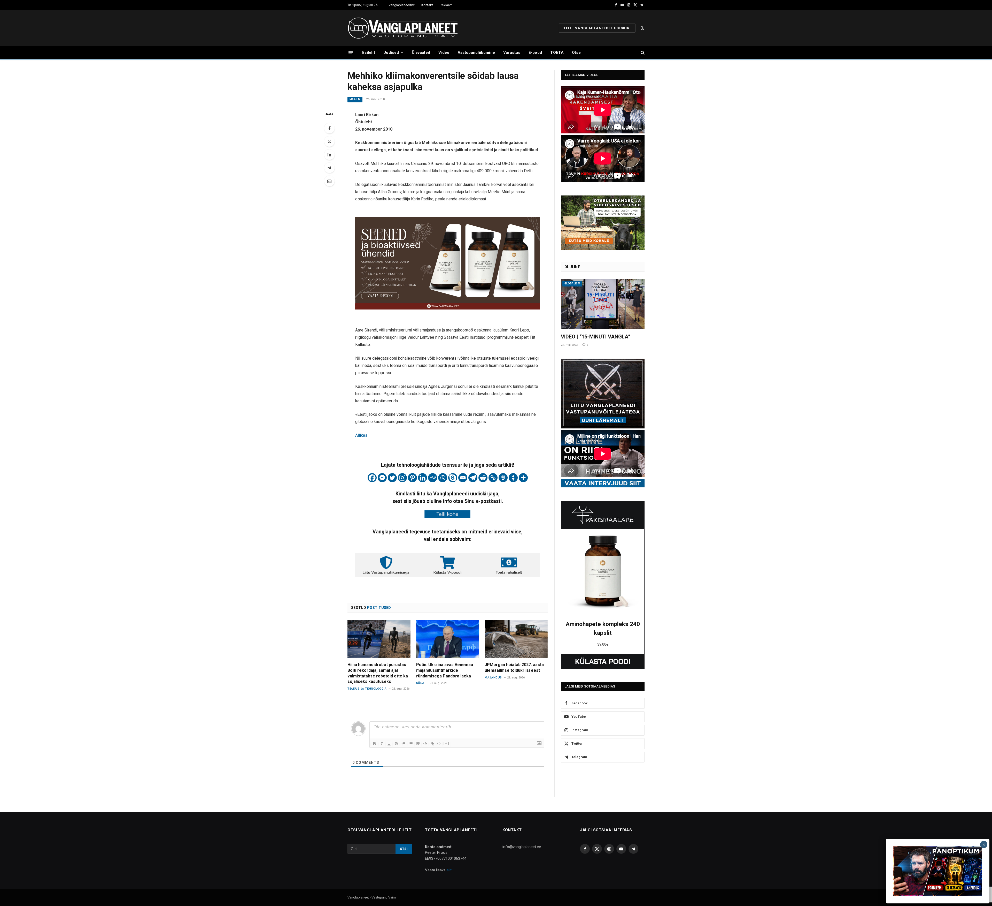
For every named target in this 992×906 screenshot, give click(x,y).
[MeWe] (432, 477)
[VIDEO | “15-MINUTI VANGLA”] (603, 304)
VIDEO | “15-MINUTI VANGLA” (595, 337)
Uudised (391, 52)
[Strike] (396, 744)
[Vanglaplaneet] (404, 28)
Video (444, 52)
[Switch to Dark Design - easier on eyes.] (642, 28)
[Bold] (374, 744)
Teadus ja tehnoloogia (367, 688)
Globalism (572, 283)
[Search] (642, 52)
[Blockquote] (418, 744)
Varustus (511, 52)
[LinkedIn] (329, 154)
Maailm (355, 99)
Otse (576, 52)
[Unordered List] (410, 744)
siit (449, 870)
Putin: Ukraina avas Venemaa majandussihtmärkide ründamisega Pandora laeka (444, 670)
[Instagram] (402, 477)
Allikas (361, 435)
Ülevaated (421, 52)
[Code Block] (425, 744)
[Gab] (503, 477)
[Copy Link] (493, 477)
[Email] (329, 181)
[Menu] (350, 52)
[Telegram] (329, 168)
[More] (523, 477)
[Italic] (381, 744)
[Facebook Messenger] (382, 477)
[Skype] (452, 477)
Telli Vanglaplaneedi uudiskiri (597, 28)
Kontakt (427, 5)
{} (439, 743)
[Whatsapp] (442, 477)
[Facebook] (329, 128)
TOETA (557, 52)
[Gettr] (513, 477)
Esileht (368, 52)
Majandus (493, 677)
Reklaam (446, 5)
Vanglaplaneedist (402, 5)
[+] (446, 743)
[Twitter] (329, 141)
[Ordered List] (403, 744)
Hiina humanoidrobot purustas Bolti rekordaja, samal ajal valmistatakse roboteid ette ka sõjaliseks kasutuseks (377, 673)
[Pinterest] (412, 477)
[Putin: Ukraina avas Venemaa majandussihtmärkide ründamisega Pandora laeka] (447, 639)
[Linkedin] (422, 477)
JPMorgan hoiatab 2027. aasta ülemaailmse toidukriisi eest (514, 667)
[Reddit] (482, 477)
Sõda (420, 683)
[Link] (432, 744)
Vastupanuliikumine (476, 52)
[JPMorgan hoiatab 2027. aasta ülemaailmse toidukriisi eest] (516, 639)
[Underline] (389, 744)
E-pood (535, 52)
